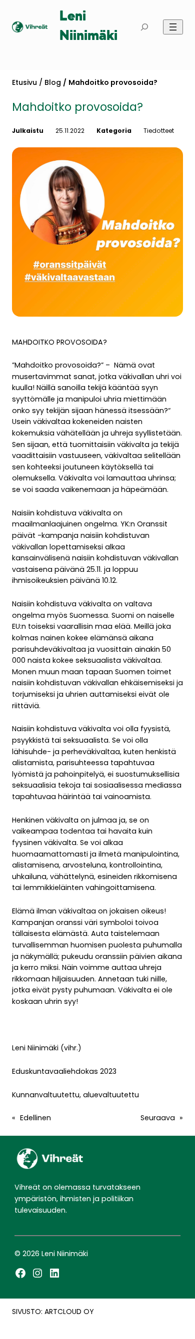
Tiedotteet (159, 130)
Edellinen (35, 1118)
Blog (52, 82)
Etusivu (24, 82)
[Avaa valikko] (173, 26)
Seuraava (157, 1118)
